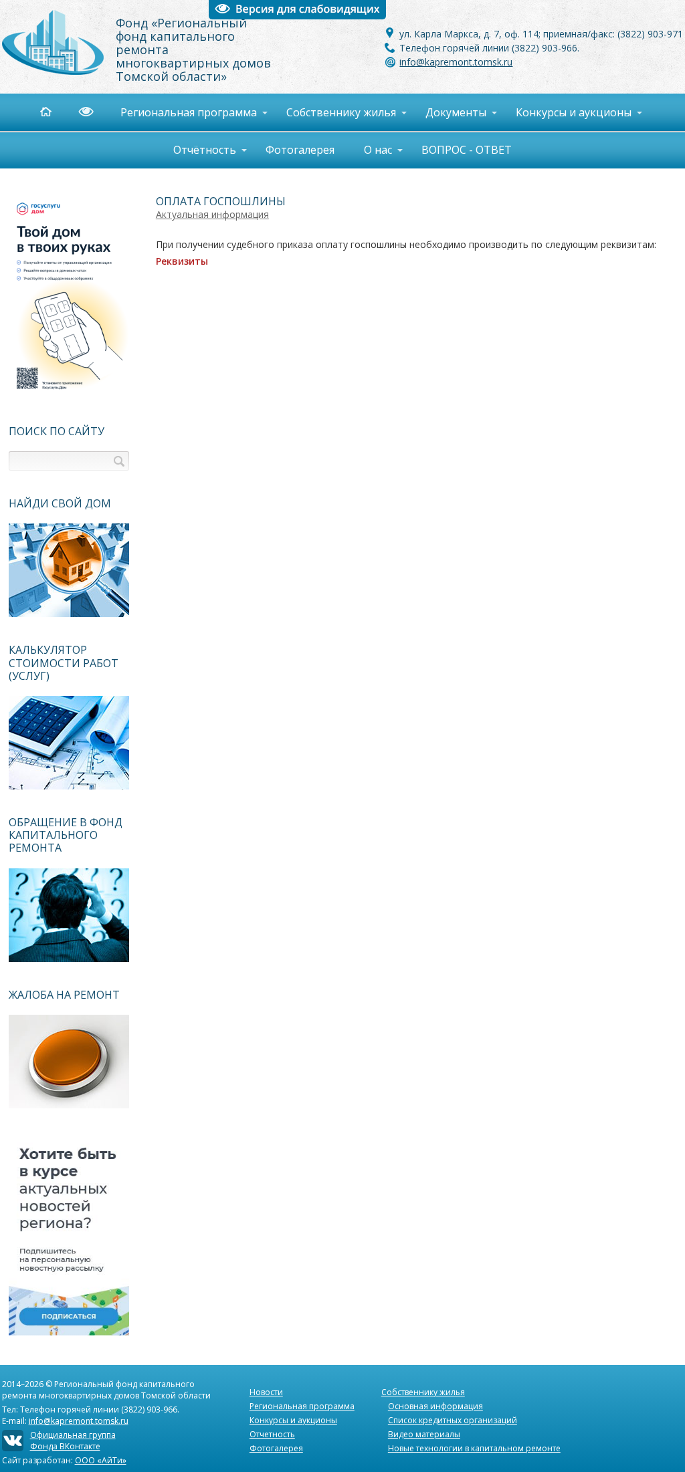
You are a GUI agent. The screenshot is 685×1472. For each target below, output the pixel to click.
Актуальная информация (212, 214)
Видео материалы (424, 1434)
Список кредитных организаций (452, 1420)
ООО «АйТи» (100, 1460)
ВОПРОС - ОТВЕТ (466, 149)
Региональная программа (302, 1406)
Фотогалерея (300, 149)
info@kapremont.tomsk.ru (455, 61)
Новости (266, 1392)
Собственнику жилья (423, 1392)
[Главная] (59, 111)
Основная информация (435, 1406)
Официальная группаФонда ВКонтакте (73, 1440)
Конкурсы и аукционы (293, 1420)
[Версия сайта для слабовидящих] (92, 111)
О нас (378, 149)
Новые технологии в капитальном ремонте (474, 1448)
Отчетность (272, 1434)
